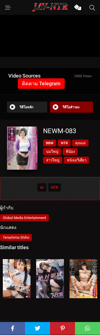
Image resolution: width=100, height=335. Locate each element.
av (42, 187)
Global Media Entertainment (24, 218)
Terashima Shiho (16, 237)
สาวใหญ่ (52, 160)
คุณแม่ (80, 143)
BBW (49, 143)
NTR (64, 143)
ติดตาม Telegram (41, 83)
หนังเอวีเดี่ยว (76, 160)
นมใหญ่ (52, 152)
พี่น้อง (70, 152)
